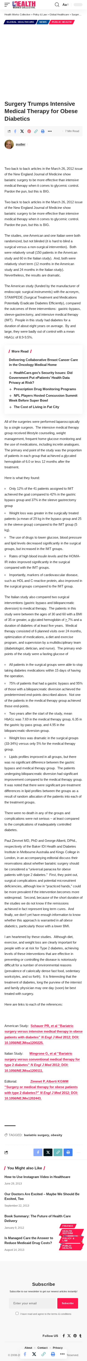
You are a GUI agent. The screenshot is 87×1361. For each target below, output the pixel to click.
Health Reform (67, 1232)
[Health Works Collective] (24, 4)
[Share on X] (22, 131)
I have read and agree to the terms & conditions (45, 1314)
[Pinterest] (75, 1336)
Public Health (62, 22)
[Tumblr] (80, 1336)
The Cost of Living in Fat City (36, 407)
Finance (67, 1226)
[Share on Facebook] (15, 131)
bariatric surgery (36, 1135)
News (43, 22)
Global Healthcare (20, 22)
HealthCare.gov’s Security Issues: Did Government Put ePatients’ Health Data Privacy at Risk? (40, 377)
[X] (69, 1336)
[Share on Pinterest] (29, 131)
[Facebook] (64, 1336)
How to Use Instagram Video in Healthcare (37, 1177)
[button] (8, 4)
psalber (20, 144)
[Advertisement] (43, 62)
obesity (56, 1135)
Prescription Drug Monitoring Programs (45, 389)
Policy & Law (68, 1239)
